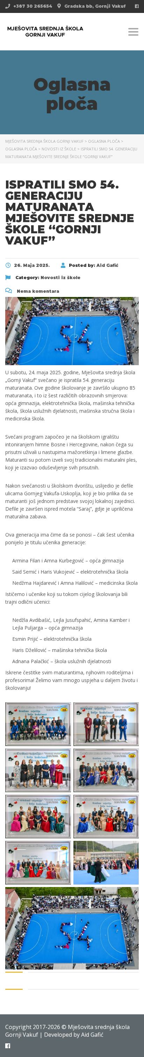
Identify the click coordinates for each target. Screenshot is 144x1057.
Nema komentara (37, 291)
